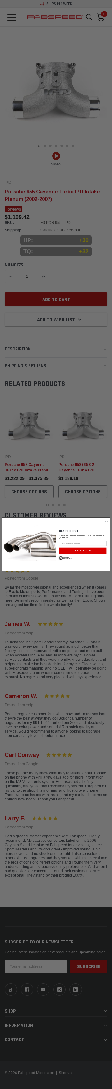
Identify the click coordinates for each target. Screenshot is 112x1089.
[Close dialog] (107, 521)
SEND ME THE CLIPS (83, 550)
